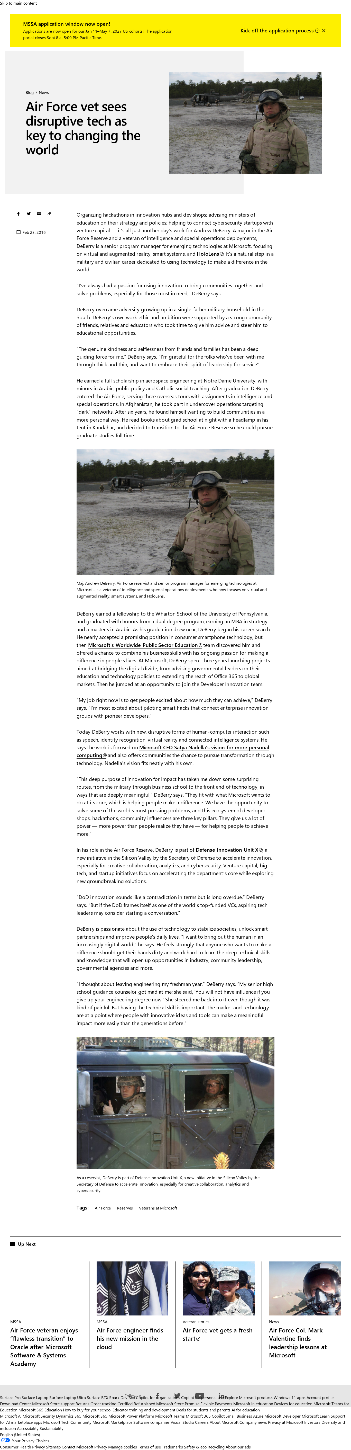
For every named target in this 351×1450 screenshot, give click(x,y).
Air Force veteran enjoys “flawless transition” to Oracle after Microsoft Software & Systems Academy (44, 1347)
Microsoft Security (39, 1416)
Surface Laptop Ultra (67, 1397)
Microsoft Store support (53, 1403)
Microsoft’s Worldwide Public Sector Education (143, 644)
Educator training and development (144, 1409)
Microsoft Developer (282, 1416)
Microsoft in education (253, 1403)
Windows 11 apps (290, 1397)
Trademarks (172, 1446)
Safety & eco (195, 1446)
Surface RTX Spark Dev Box (111, 1397)
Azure (258, 1416)
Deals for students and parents (203, 1409)
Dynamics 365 (68, 1416)
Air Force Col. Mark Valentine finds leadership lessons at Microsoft (298, 1342)
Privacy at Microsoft (285, 1422)
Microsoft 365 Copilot (205, 1416)
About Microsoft (224, 1422)
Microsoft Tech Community (67, 1422)
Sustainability (51, 1428)
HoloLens (208, 253)
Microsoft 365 (94, 1416)
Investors (312, 1422)
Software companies (151, 1422)
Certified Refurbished (136, 1403)
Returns (82, 1403)
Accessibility (28, 1428)
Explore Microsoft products (249, 1397)
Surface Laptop (35, 1397)
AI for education (246, 1409)
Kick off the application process (278, 29)
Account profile (320, 1397)
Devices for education (293, 1403)
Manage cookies (122, 1446)
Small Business (239, 1416)
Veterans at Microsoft (158, 1208)
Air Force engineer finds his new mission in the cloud (130, 1338)
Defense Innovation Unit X (227, 849)
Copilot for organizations (158, 1397)
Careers (202, 1422)
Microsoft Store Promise (177, 1403)
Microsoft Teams (170, 1416)
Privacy (101, 1446)
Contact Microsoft (77, 1446)
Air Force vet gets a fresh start (218, 1334)
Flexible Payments (216, 1403)
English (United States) (20, 1434)
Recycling (216, 1446)
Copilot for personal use (202, 1397)
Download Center (15, 1403)
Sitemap (53, 1446)
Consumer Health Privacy (22, 1446)
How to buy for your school (87, 1409)
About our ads (238, 1446)
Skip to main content (18, 3)
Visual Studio (182, 1422)
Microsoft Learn (316, 1416)
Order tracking (103, 1403)
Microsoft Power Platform (131, 1416)
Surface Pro (10, 1397)
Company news (253, 1422)
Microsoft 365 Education (40, 1409)
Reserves (125, 1208)
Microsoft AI (11, 1416)
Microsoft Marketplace (112, 1422)
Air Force (103, 1208)
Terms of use (149, 1446)
